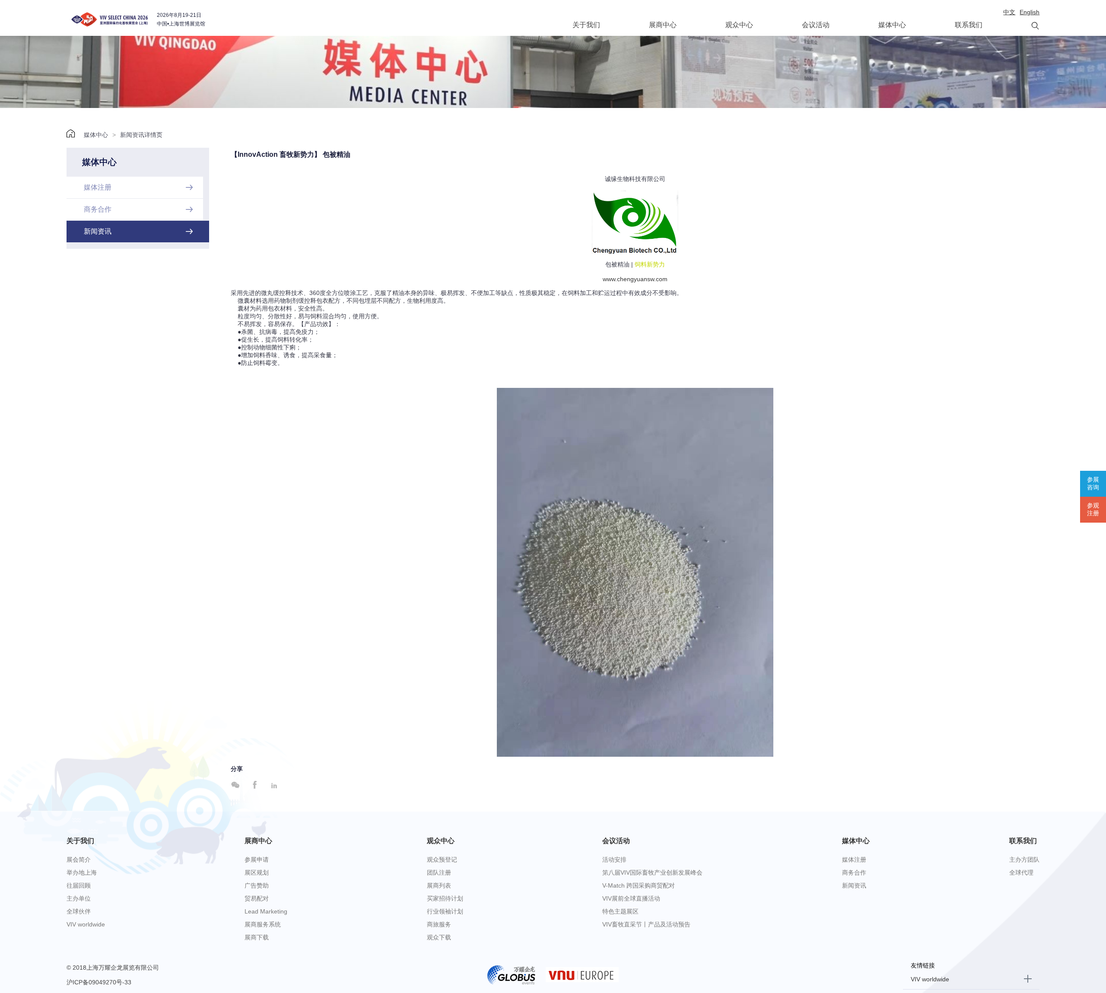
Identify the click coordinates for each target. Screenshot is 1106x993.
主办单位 (79, 898)
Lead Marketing (266, 911)
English (1029, 12)
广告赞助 (257, 885)
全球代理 (1021, 872)
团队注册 (439, 872)
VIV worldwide (86, 924)
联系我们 (968, 25)
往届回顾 (79, 885)
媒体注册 (854, 859)
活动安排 (614, 859)
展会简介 (79, 859)
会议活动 (816, 25)
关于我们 (586, 25)
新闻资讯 (854, 885)
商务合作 (854, 872)
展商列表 (439, 885)
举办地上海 (82, 872)
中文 (1009, 12)
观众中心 (739, 25)
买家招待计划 (445, 898)
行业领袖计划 (445, 911)
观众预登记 (442, 859)
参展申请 (257, 859)
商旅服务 (439, 924)
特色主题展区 (620, 911)
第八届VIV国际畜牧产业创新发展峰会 (652, 872)
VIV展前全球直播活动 (631, 898)
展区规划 (257, 872)
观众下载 (439, 937)
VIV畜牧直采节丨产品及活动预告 (646, 924)
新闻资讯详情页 (141, 134)
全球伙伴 (79, 911)
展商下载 (257, 937)
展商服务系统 (263, 924)
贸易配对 (257, 898)
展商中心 (663, 25)
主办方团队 (1024, 859)
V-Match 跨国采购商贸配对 (638, 885)
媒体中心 (892, 25)
